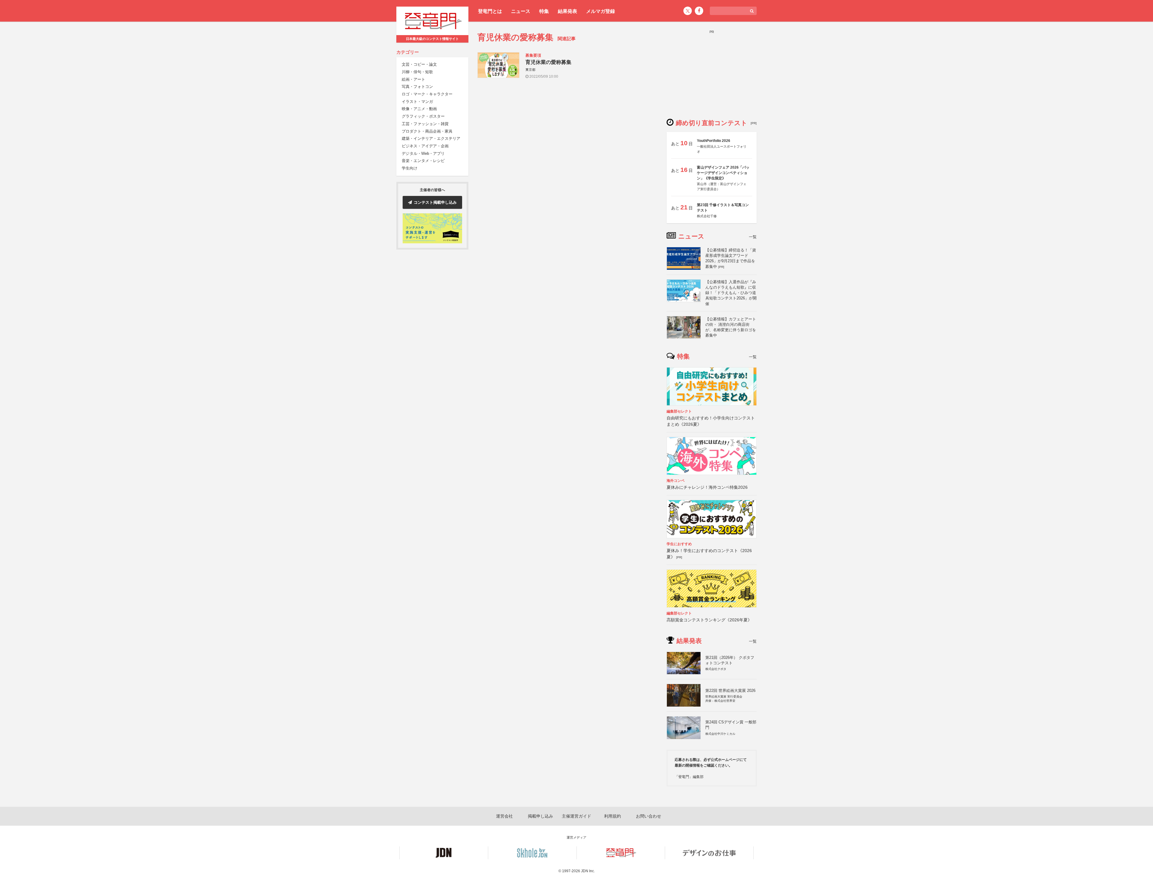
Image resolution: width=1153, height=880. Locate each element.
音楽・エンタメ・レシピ (423, 161)
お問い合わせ (648, 816)
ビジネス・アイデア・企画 (425, 146)
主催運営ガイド (576, 816)
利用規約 (612, 816)
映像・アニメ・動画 (419, 109)
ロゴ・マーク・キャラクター (427, 94)
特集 (544, 11)
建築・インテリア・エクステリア (431, 139)
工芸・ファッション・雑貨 (425, 124)
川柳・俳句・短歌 (417, 72)
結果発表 (567, 11)
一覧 (753, 237)
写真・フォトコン (417, 87)
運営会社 (504, 816)
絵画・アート (413, 79)
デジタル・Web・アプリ (423, 153)
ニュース (520, 11)
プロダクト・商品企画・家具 (427, 131)
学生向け (409, 168)
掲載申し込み (540, 816)
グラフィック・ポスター (423, 116)
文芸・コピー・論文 (419, 64)
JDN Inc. (588, 871)
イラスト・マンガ (417, 101)
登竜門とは (490, 11)
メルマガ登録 (600, 11)
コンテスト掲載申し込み (435, 202)
